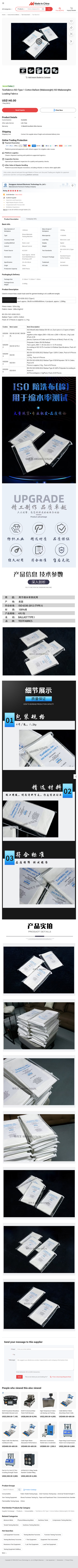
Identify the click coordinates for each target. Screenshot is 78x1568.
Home (3, 14)
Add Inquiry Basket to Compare (39, 77)
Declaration (60, 1560)
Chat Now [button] (59, 110)
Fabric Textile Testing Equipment (30, 1494)
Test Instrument (25, 14)
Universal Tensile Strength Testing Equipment (66, 1494)
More (4, 1553)
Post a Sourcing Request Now (60, 1377)
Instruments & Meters (13, 14)
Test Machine (35, 14)
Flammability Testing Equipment (11, 1501)
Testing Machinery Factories (12, 1539)
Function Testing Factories (52, 1535)
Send (19, 1377)
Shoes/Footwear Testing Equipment (30, 1497)
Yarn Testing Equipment (9, 1497)
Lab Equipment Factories (11, 1535)
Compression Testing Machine (62, 1520)
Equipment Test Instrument (49, 1539)
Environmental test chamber (66, 1497)
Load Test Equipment (49, 1544)
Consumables (6, 1494)
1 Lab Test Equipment (31, 1544)
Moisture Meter (8, 1520)
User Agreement (50, 1560)
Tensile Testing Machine (11, 1525)
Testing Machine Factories (32, 1535)
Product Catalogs (30, 1490)
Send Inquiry (20, 110)
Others (23, 1501)
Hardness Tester (43, 1520)
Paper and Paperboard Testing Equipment (48, 1497)
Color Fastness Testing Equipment (48, 1494)
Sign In (5, 210)
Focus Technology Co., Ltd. (25, 1560)
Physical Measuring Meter (25, 1520)
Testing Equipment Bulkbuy (12, 1549)
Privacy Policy (69, 1560)
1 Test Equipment (31, 1539)
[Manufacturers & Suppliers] (39, 3)
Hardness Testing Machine (31, 1525)
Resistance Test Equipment (12, 1544)
